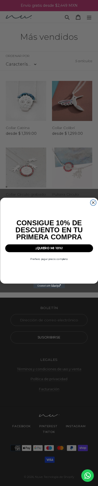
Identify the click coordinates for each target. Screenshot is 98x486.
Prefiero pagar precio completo (49, 259)
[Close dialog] (93, 203)
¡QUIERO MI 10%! (48, 248)
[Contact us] (87, 475)
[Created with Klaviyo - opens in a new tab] (49, 286)
